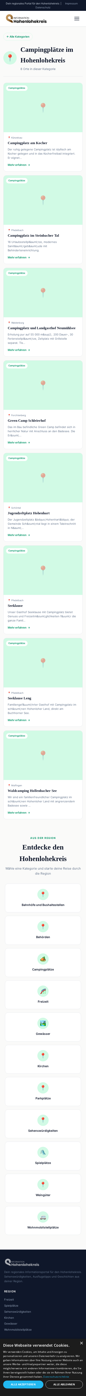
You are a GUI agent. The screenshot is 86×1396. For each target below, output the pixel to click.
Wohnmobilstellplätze (18, 1329)
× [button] (81, 1343)
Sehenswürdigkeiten (17, 1311)
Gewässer (10, 1323)
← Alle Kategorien (17, 36)
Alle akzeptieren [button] (23, 1384)
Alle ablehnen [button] (64, 1384)
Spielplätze (11, 1305)
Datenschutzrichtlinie (56, 1376)
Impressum (71, 3)
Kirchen (9, 1317)
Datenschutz (43, 7)
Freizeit (9, 1299)
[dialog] (43, 1367)
